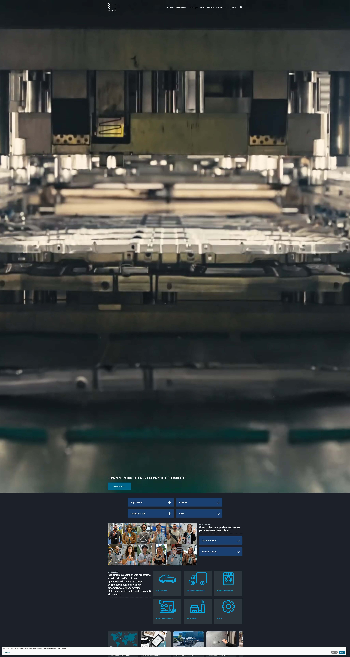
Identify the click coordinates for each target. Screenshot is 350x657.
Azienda (183, 502)
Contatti (210, 7)
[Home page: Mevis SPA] (112, 7)
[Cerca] (241, 7)
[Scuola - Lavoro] (238, 551)
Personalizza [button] (6, 652)
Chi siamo (169, 7)
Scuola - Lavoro (209, 551)
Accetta (342, 652)
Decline (334, 652)
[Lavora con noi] (169, 513)
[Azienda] (218, 502)
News (202, 7)
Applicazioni (181, 7)
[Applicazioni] (169, 502)
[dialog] (174, 651)
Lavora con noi (222, 7)
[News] (218, 513)
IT (236, 7)
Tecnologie (193, 7)
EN (233, 7)
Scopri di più (118, 486)
